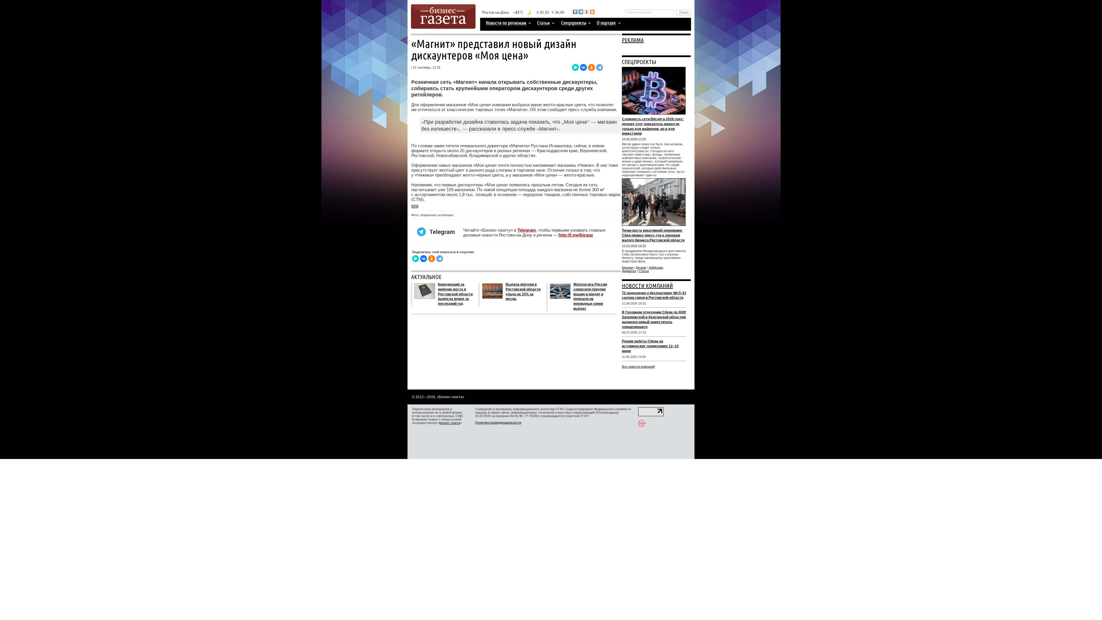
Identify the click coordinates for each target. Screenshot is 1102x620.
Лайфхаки (656, 267)
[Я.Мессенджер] (575, 67)
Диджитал (629, 271)
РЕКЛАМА (633, 40)
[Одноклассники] (591, 67)
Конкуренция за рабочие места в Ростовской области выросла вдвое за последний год (455, 294)
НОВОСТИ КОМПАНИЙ (647, 285)
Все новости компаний (638, 366)
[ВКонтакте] (583, 67)
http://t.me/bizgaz (575, 234)
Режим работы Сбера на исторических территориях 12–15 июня (650, 346)
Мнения (627, 267)
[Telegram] (599, 67)
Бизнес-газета (449, 423)
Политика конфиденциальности (498, 422)
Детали (641, 267)
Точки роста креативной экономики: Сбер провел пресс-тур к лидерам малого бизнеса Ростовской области (653, 235)
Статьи (644, 271)
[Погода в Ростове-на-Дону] (523, 12)
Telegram (526, 230)
